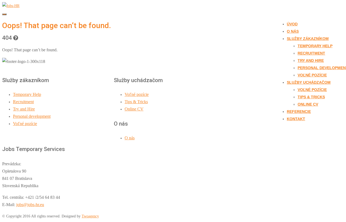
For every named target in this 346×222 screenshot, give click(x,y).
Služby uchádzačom (309, 82)
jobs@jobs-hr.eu (30, 204)
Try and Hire (311, 60)
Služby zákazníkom (308, 38)
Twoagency (90, 216)
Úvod (292, 24)
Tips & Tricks (311, 97)
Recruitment (311, 53)
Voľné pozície (312, 75)
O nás (293, 31)
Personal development (32, 116)
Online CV (308, 104)
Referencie (299, 111)
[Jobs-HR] (10, 6)
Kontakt (296, 119)
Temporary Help (315, 46)
